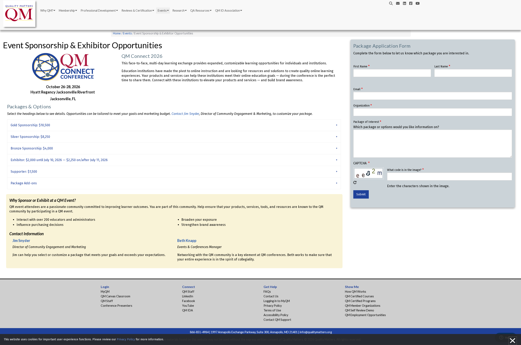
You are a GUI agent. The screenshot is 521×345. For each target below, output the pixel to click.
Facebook (188, 301)
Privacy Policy (273, 305)
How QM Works (355, 291)
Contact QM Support (277, 319)
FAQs (267, 291)
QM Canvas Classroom (115, 296)
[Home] (20, 14)
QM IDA (187, 310)
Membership (67, 10)
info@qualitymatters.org (316, 332)
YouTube (188, 305)
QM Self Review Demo (359, 310)
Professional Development (98, 10)
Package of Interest (366, 122)
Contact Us (271, 296)
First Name (360, 66)
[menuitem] (47, 11)
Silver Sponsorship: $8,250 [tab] (30, 137)
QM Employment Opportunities (365, 315)
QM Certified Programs (360, 301)
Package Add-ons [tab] (24, 183)
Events (162, 10)
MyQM (105, 291)
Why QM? (46, 10)
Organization (361, 105)
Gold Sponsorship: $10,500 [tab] (30, 125)
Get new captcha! (355, 182)
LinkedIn (187, 296)
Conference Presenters (116, 305)
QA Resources (199, 10)
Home (117, 33)
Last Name (441, 66)
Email (356, 89)
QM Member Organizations (362, 305)
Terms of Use (272, 310)
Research (178, 10)
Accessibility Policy (276, 315)
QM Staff (107, 301)
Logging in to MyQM (277, 301)
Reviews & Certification (136, 10)
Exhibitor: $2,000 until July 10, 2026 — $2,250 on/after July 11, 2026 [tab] (59, 160)
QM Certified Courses (359, 296)
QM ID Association (227, 10)
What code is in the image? (404, 170)
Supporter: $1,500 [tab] (24, 172)
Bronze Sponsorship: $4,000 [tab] (32, 148)
